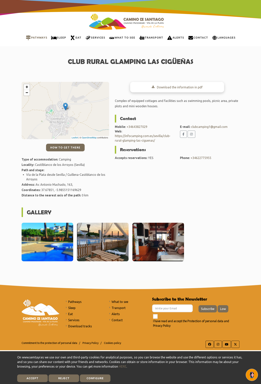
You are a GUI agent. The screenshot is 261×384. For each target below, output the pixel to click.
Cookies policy (112, 342)
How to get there (65, 147)
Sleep (71, 308)
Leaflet (75, 137)
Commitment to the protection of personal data (49, 342)
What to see (120, 301)
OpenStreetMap (89, 137)
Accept (32, 378)
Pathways (75, 301)
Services (73, 320)
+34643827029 (137, 126)
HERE (122, 366)
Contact (117, 320)
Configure (95, 378)
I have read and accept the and (191, 323)
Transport (119, 308)
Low (223, 309)
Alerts (116, 314)
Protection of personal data (205, 321)
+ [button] (27, 87)
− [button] (27, 92)
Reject (64, 378)
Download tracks (80, 326)
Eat (70, 314)
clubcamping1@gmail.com (209, 126)
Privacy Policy (162, 325)
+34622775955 (201, 158)
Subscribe (207, 309)
